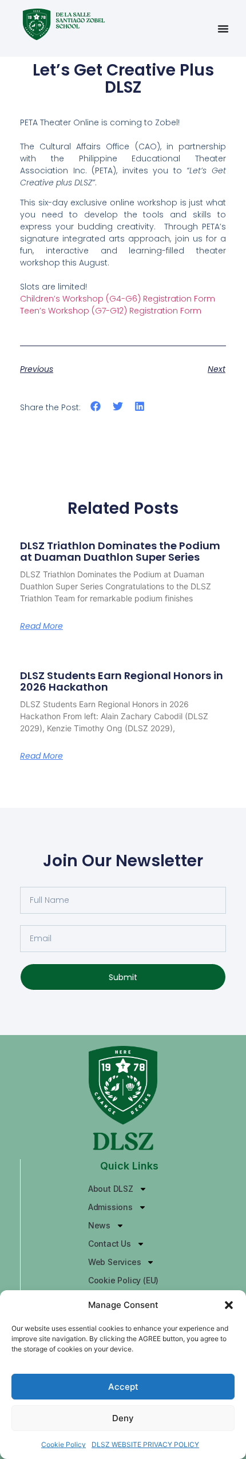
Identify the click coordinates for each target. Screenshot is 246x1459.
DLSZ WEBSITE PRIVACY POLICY (145, 1444)
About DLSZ (110, 1189)
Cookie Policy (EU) (123, 1280)
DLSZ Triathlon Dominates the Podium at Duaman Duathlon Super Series (120, 551)
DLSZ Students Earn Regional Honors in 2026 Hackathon (121, 681)
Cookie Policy (63, 1444)
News (99, 1225)
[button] (229, 1305)
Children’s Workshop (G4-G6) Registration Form (117, 298)
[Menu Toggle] (223, 28)
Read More (41, 626)
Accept (123, 1386)
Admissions (110, 1207)
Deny (123, 1418)
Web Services (114, 1262)
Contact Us (109, 1243)
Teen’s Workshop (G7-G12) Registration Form (110, 310)
